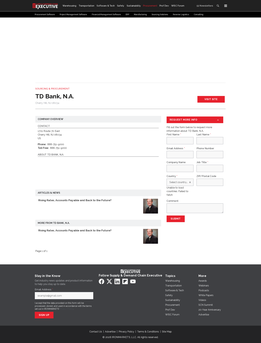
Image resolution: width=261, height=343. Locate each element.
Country (172, 176)
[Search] (218, 6)
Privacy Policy (66, 309)
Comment (172, 201)
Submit (176, 218)
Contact (44, 126)
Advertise (110, 331)
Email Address (176, 148)
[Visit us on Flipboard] (125, 281)
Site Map (167, 331)
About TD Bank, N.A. (51, 154)
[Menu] (226, 6)
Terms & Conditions (148, 331)
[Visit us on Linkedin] (117, 281)
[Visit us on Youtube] (133, 281)
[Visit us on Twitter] (109, 281)
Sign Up (44, 315)
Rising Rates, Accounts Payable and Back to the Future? (75, 200)
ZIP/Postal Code (206, 176)
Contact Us (95, 331)
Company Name (176, 162)
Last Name (204, 134)
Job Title (202, 162)
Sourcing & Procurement (52, 88)
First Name (174, 134)
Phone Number (205, 148)
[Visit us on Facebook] (101, 281)
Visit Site (211, 99)
